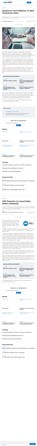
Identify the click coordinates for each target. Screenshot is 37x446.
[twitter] (18, 24)
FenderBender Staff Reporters (7, 21)
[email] (21, 24)
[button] (3, 2)
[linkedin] (16, 24)
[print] (34, 24)
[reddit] (20, 24)
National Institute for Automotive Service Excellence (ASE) (12, 212)
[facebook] (15, 24)
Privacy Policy (4, 444)
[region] (18, 444)
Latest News (4, 198)
